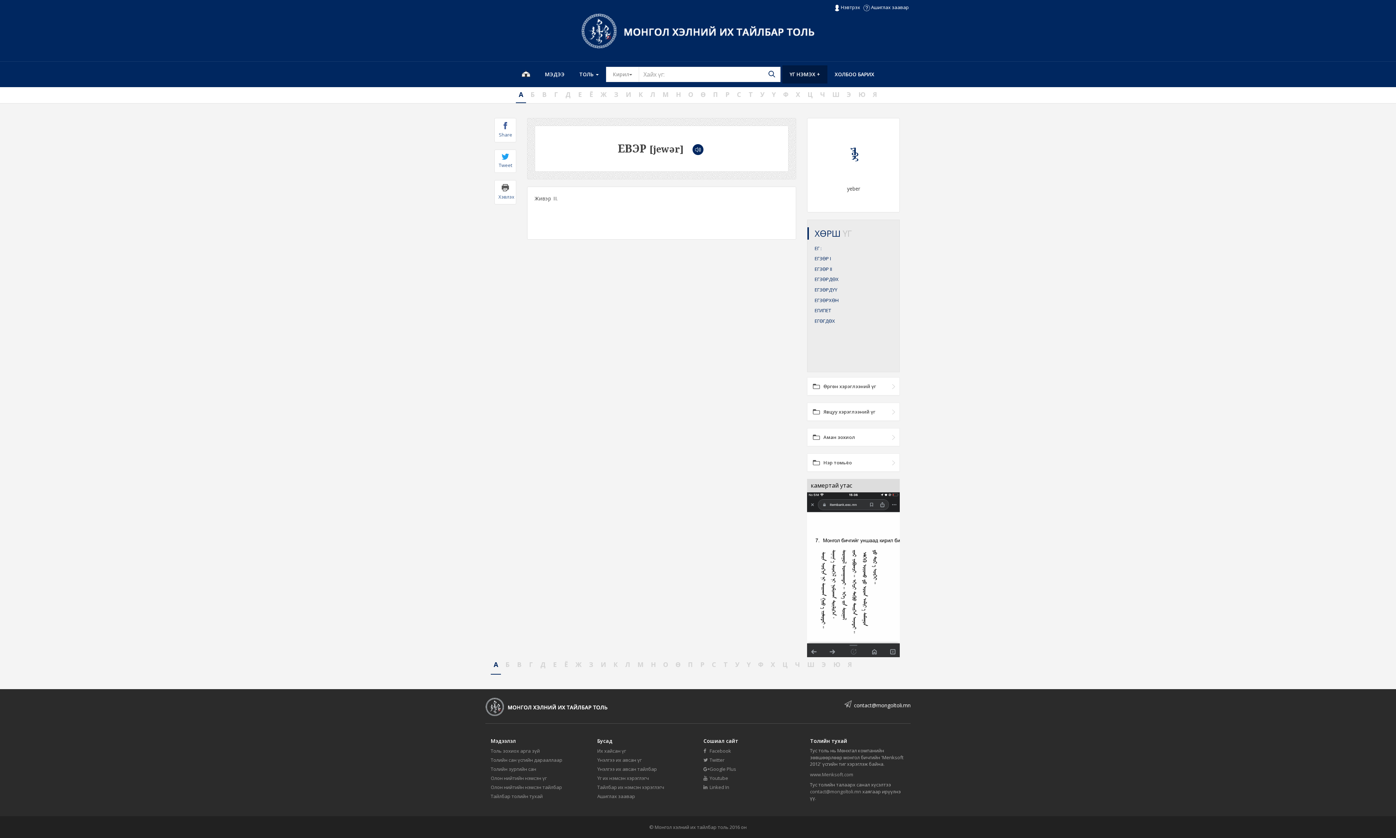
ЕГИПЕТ (823, 310)
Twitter (717, 760)
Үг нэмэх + (805, 74)
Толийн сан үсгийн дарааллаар (526, 760)
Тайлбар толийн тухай (517, 796)
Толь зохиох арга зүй (515, 751)
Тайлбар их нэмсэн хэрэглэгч (630, 787)
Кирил (626, 74)
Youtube (718, 778)
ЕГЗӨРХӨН (827, 300)
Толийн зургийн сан (513, 769)
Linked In (719, 787)
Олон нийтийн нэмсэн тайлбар (526, 787)
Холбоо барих (854, 74)
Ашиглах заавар (889, 7)
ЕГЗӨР (823, 258)
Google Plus (722, 769)
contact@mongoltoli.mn (882, 705)
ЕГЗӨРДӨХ (827, 279)
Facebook (720, 751)
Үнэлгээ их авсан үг (619, 760)
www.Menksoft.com (831, 774)
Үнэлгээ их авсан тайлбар (627, 769)
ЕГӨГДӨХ (825, 321)
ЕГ (818, 248)
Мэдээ (555, 74)
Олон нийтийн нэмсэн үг (519, 778)
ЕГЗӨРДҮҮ (826, 289)
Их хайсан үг (611, 751)
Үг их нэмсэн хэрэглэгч (623, 778)
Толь (587, 74)
